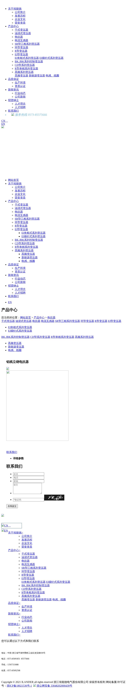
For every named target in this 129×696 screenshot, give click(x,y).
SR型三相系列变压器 (27, 43)
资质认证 (20, 86)
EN (3, 123)
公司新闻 (20, 96)
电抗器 (19, 36)
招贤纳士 (13, 100)
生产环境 (20, 82)
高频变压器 (21, 75)
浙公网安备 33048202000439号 (54, 685)
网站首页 (13, 180)
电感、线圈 (52, 75)
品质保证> (14, 603)
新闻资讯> (14, 613)
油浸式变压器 (23, 33)
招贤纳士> (14, 624)
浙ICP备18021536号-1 (19, 685)
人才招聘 (20, 107)
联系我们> (14, 634)
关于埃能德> (15, 532)
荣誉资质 (20, 22)
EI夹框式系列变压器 (27, 58)
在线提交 (12, 506)
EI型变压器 (21, 54)
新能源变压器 (37, 75)
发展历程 (20, 15)
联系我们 (13, 110)
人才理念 (20, 103)
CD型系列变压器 (25, 65)
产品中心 (13, 26)
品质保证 (13, 79)
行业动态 (20, 93)
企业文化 (20, 19)
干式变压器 (21, 29)
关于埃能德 (15, 8)
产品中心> (14, 550)
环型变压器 (21, 47)
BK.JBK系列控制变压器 (29, 61)
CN (4, 120)
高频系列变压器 (24, 72)
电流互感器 (21, 40)
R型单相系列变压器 (26, 68)
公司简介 (20, 12)
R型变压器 (21, 50)
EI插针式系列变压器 (51, 58)
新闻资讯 (13, 89)
